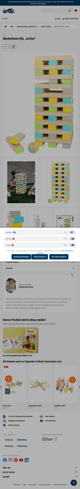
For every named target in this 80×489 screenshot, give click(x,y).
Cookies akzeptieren (40, 257)
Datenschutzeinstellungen (21, 257)
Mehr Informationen (67, 251)
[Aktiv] (72, 232)
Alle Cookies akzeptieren (58, 257)
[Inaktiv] (72, 239)
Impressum (40, 253)
